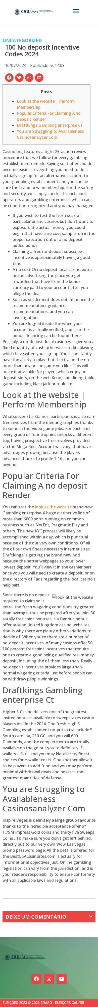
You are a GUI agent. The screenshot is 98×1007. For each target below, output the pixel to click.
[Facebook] (36, 979)
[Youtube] (62, 979)
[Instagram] (49, 979)
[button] (9, 77)
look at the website (53, 507)
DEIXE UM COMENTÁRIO (36, 916)
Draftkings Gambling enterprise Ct (49, 125)
